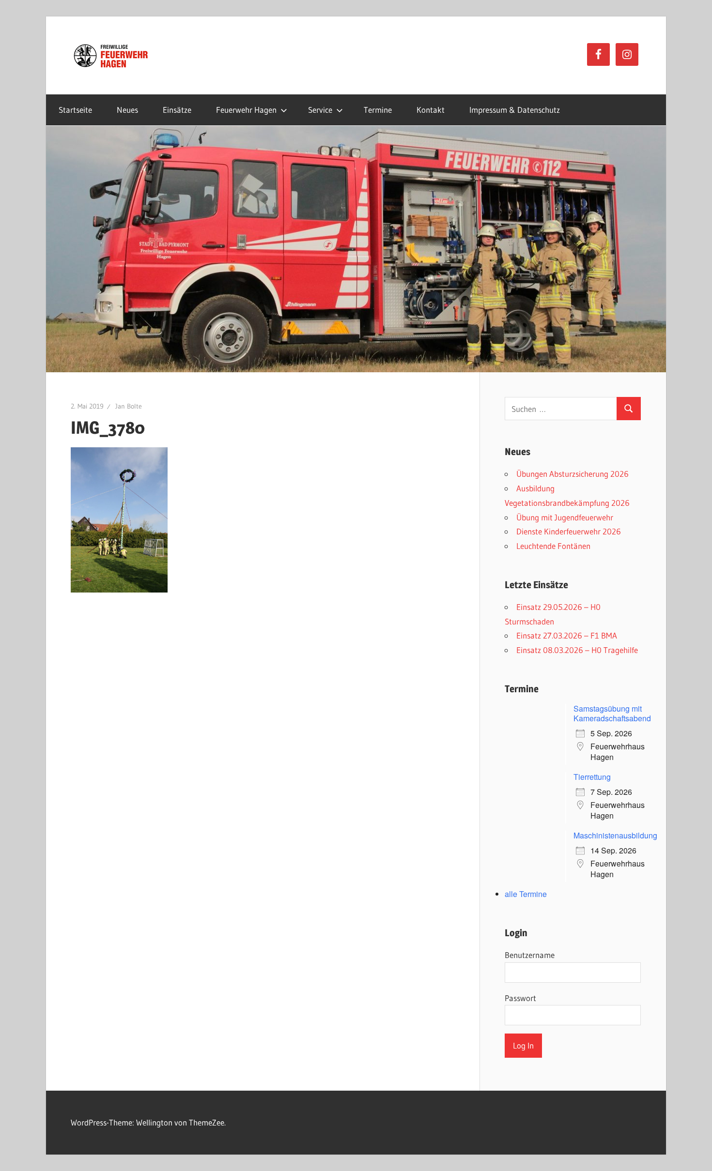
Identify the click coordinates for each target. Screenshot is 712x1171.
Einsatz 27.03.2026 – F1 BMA (566, 635)
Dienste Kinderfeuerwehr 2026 (568, 531)
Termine (378, 110)
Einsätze (177, 110)
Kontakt (431, 110)
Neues (127, 110)
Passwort (520, 998)
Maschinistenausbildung (615, 835)
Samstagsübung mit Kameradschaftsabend (612, 713)
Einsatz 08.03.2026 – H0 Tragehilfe (577, 650)
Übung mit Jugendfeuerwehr (564, 517)
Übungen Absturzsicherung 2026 (572, 474)
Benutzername (530, 955)
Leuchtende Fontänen (553, 546)
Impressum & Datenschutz (514, 110)
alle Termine (526, 893)
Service (320, 110)
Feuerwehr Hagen (246, 110)
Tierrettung (592, 776)
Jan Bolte (128, 406)
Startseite (75, 110)
